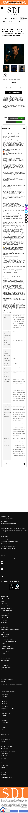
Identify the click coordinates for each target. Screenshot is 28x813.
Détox (3, 699)
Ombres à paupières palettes (9, 651)
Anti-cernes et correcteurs (8, 598)
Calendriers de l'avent (7, 679)
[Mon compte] (26, 215)
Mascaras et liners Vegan (9, 641)
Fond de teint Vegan (7, 639)
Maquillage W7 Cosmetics (8, 751)
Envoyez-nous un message (8, 558)
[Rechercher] (19, 21)
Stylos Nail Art (4, 665)
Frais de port (4, 521)
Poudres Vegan (6, 646)
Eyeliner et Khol (5, 606)
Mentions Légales (5, 539)
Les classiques (5, 660)
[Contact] (26, 221)
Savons (4, 715)
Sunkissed (3, 767)
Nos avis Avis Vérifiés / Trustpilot (9, 526)
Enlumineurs (4, 622)
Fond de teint (4, 627)
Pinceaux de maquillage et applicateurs (12, 684)
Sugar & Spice (4, 765)
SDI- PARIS (3, 758)
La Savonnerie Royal (6, 746)
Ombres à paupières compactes (10, 629)
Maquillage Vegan (6, 634)
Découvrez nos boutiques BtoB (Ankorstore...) (13, 528)
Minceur (4, 727)
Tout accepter (23, 811)
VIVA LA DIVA (4, 774)
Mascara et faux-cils (6, 608)
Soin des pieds (6, 713)
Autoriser (21, 118)
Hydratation (5, 701)
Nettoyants (5, 706)
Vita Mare (3, 772)
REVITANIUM (4, 755)
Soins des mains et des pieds (9, 708)
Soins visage (4, 694)
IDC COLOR (4, 741)
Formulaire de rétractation (8, 548)
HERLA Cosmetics (5, 739)
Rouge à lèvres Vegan (8, 648)
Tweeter (5, 117)
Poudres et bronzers (6, 610)
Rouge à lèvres (5, 632)
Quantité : (9, 88)
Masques (4, 703)
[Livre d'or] (26, 218)
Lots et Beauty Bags (6, 613)
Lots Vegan (5, 636)
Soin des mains (6, 710)
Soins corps (4, 720)
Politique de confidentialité (8, 546)
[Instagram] (26, 208)
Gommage (5, 722)
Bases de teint (6, 617)
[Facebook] (26, 205)
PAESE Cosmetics (5, 753)
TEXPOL (3, 770)
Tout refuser (14, 811)
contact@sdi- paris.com (14, 2)
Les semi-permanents (7, 662)
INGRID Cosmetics (6, 744)
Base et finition (5, 615)
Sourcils (3, 653)
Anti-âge (4, 696)
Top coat (3, 669)
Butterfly (3, 736)
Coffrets (3, 681)
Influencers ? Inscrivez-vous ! (8, 523)
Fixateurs (4, 620)
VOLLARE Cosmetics (6, 777)
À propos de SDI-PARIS (7, 518)
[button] (23, 68)
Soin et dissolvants (6, 667)
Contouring (4, 603)
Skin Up (3, 763)
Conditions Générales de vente (9, 541)
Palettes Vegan (6, 643)
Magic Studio (4, 748)
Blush (2, 601)
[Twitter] (26, 211)
